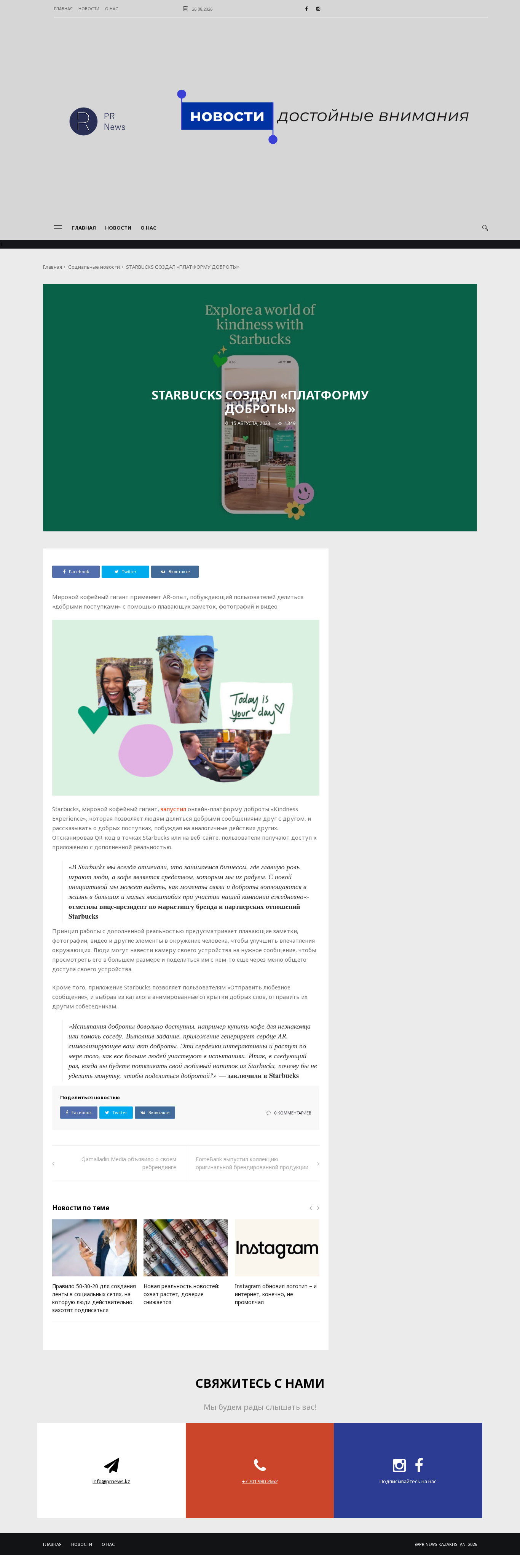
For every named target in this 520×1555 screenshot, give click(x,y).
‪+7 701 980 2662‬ (260, 1481)
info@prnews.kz (111, 1481)
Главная (63, 8)
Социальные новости (94, 266)
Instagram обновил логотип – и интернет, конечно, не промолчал (276, 1294)
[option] (94, 1270)
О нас (111, 8)
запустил (173, 809)
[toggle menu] (58, 227)
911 (69, 1279)
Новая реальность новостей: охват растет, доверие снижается (181, 1294)
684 (251, 1279)
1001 (161, 1279)
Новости (88, 8)
